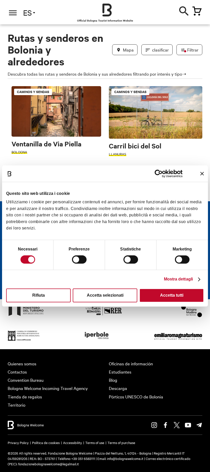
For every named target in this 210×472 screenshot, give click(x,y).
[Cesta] (197, 11)
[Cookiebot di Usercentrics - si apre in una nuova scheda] (160, 173)
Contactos (17, 372)
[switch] (79, 259)
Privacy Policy (18, 442)
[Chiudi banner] (202, 173)
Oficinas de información (131, 363)
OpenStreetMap (161, 451)
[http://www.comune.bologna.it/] (97, 340)
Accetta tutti (171, 295)
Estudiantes (120, 372)
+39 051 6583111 (83, 458)
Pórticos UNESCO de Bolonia (136, 396)
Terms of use (94, 442)
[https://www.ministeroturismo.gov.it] (26, 315)
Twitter (177, 425)
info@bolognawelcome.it (125, 458)
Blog (113, 380)
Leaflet (141, 451)
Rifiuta (38, 295)
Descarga (118, 388)
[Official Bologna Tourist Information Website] (107, 10)
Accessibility (72, 442)
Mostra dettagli (178, 279)
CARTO (195, 451)
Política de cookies (46, 442)
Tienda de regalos (25, 396)
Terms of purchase (121, 442)
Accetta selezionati (105, 295)
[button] (16, 54)
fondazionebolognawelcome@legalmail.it (48, 463)
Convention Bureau (26, 380)
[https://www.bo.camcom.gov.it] (24, 340)
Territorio (16, 405)
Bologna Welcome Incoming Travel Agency (48, 388)
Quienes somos (22, 363)
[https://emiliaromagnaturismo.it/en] (178, 340)
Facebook (165, 425)
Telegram (199, 425)
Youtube (188, 425)
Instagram (154, 425)
